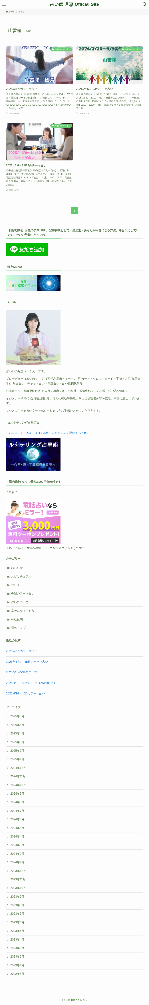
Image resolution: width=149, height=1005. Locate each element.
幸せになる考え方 (22, 610)
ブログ (15, 585)
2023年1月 (17, 965)
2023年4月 (17, 939)
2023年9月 (17, 896)
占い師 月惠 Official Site (74, 4)
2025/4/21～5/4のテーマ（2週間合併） (31, 682)
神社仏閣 (17, 619)
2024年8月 (17, 802)
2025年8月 (17, 716)
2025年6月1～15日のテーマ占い (27, 661)
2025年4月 (17, 733)
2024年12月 (18, 767)
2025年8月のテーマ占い (21, 651)
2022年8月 (17, 973)
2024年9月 (17, 793)
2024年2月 (17, 853)
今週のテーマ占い (22, 593)
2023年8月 (17, 905)
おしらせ (17, 567)
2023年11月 (18, 879)
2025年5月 (17, 724)
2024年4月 (17, 836)
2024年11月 (18, 776)
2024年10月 (18, 785)
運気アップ (18, 627)
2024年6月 (17, 819)
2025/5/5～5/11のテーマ (21, 672)
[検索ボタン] (144, 4)
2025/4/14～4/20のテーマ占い (25, 693)
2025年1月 (17, 759)
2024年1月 (17, 862)
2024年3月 (17, 845)
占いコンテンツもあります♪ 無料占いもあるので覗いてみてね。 (48, 432)
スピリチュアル (21, 576)
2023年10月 (18, 887)
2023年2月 (17, 956)
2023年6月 (17, 922)
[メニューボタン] (4, 4)
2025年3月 (17, 742)
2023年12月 (18, 870)
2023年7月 (17, 913)
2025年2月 (17, 750)
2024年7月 (17, 810)
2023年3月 (17, 948)
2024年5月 (17, 828)
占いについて (20, 602)
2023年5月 (17, 930)
